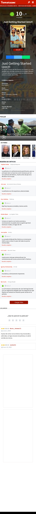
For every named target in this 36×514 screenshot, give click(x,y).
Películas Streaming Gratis (9, 6)
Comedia (14, 94)
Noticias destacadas (25, 6)
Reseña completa (6, 179)
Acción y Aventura (7, 94)
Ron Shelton (5, 85)
